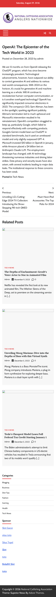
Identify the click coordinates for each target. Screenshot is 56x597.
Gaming (5, 503)
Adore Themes (36, 592)
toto (4, 556)
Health (5, 508)
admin (40, 58)
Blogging (5, 482)
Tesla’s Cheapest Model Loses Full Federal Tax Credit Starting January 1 (25, 435)
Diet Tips (5, 493)
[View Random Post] (45, 33)
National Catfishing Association (36, 589)
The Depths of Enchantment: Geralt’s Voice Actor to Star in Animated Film (25, 273)
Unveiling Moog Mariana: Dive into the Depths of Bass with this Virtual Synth (26, 354)
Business (5, 487)
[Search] (50, 33)
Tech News (18, 176)
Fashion (5, 498)
